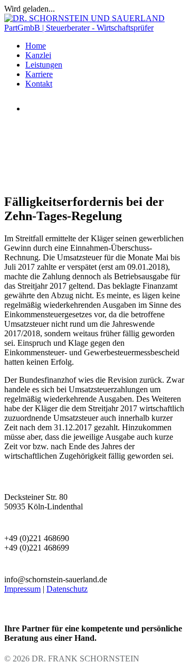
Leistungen (43, 64)
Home (35, 45)
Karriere (39, 74)
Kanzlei (38, 55)
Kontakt (38, 83)
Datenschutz (67, 588)
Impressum (22, 588)
